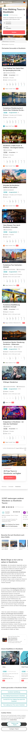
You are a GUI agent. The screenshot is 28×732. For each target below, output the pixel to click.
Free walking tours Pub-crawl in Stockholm (14, 705)
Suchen (14, 32)
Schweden (10, 486)
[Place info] (24, 15)
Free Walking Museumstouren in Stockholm (14, 696)
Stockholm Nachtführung (14, 692)
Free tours (4, 486)
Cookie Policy (13, 719)
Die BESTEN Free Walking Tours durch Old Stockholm (14, 700)
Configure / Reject (14, 729)
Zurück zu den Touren (14, 724)
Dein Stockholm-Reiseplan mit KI (13, 639)
